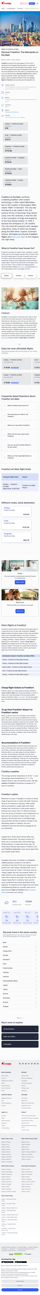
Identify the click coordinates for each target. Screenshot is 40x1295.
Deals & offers (25, 1075)
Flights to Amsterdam (26, 1174)
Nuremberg (6, 998)
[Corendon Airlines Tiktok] (35, 1064)
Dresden (5, 955)
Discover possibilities (26, 1078)
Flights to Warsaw (26, 1186)
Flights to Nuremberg (6, 1171)
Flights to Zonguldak (6, 1161)
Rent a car (20, 611)
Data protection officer (27, 1120)
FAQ (2, 1100)
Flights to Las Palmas (26, 1154)
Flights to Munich (5, 1176)
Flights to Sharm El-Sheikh (28, 1181)
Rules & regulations (6, 1103)
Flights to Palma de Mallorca (28, 1151)
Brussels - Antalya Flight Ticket (9, 1214)
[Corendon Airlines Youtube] (26, 1064)
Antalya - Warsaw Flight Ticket (9, 1208)
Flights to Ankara (5, 1149)
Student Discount (25, 1105)
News (2, 1118)
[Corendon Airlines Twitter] (23, 1064)
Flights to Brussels (26, 1189)
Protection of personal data (28, 1115)
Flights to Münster (6, 1179)
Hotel (2, 1090)
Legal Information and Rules (8, 1247)
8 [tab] (23, 44)
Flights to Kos (24, 1147)
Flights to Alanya (5, 1147)
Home (3, 8)
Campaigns (7, 1044)
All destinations (11, 8)
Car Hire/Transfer (5, 1088)
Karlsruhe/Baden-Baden (10, 981)
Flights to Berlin (5, 1186)
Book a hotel (20, 582)
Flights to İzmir (5, 1144)
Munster (5, 993)
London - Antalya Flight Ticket (9, 1217)
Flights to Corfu (25, 1149)
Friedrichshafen (7, 968)
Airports (23, 1085)
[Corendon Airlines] (6, 3)
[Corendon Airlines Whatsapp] (38, 1064)
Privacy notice (25, 1129)
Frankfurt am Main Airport (11, 112)
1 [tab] (19, 344)
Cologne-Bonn (7, 951)
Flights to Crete (25, 1142)
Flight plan (24, 1090)
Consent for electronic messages (29, 1118)
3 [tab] (18, 44)
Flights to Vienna (25, 1191)
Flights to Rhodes (25, 1144)
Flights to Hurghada (26, 1179)
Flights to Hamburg (6, 1189)
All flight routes (25, 1088)
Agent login (24, 1100)
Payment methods (26, 1108)
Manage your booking (7, 1080)
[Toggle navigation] (37, 3)
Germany (20, 8)
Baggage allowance (6, 1098)
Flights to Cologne (6, 1169)
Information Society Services (8, 1250)
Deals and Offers (9, 1036)
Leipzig (5, 985)
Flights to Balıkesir (6, 1159)
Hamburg (6, 972)
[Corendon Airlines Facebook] (29, 1064)
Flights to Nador (25, 1176)
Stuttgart (5, 1006)
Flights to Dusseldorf (6, 1174)
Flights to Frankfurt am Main (8, 1191)
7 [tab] (22, 44)
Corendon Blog (5, 1128)
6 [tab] (21, 44)
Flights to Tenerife (26, 1159)
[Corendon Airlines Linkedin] (32, 1064)
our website (21, 697)
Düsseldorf (6, 959)
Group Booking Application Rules (25, 1248)
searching (4, 337)
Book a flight (4, 1075)
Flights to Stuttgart (6, 1184)
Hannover (6, 976)
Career (3, 1125)
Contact (3, 1105)
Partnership (24, 1098)
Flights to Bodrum (6, 1151)
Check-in (31, 3)
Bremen (5, 946)
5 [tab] (20, 44)
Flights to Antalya (6, 1142)
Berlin (4, 942)
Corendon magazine (26, 1083)
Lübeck (5, 989)
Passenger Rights (22, 1247)
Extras (3, 1083)
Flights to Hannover (6, 1181)
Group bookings (5, 1085)
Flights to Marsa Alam (27, 1184)
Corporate (4, 1123)
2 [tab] (20, 344)
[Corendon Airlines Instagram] (20, 1064)
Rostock (5, 1002)
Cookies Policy (25, 1123)
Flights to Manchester (27, 1171)
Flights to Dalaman (6, 1154)
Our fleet (3, 1115)
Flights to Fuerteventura (27, 1156)
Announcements (5, 1120)
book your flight (18, 237)
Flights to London (25, 1169)
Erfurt (4, 964)
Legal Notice (12, 1248)
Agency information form (27, 1103)
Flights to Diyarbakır (6, 1156)
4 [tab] (19, 44)
